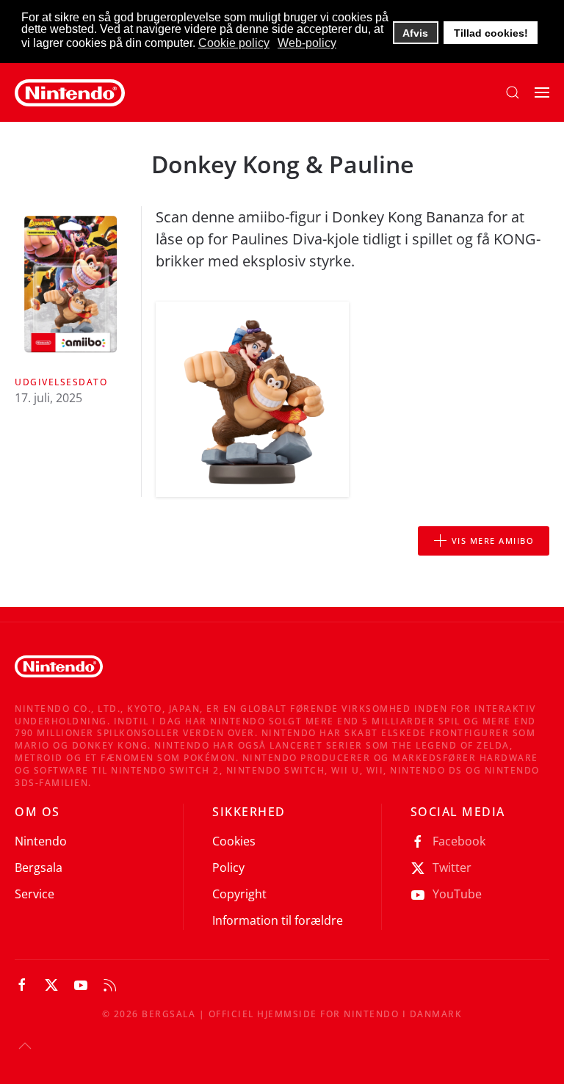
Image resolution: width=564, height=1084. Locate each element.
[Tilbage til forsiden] (70, 92)
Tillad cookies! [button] (491, 33)
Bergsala (38, 867)
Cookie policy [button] (234, 43)
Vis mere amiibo (493, 540)
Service (34, 894)
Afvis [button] (415, 33)
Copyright (239, 894)
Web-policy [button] (307, 43)
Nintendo (41, 841)
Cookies (234, 841)
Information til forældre (277, 920)
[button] (512, 92)
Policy (228, 867)
